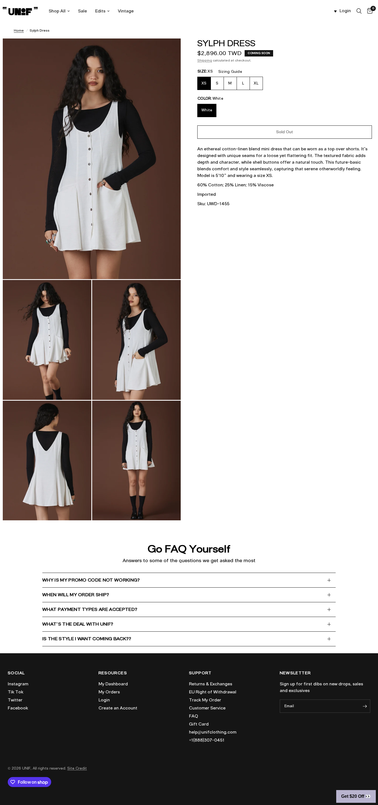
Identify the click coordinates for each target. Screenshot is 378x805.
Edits (100, 11)
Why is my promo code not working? (91, 580)
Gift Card (199, 724)
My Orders (109, 692)
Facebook (18, 708)
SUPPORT (200, 673)
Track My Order (205, 700)
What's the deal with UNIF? (77, 624)
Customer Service (207, 708)
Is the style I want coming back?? (86, 638)
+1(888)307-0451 (206, 740)
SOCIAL (16, 673)
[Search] (359, 11)
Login (104, 700)
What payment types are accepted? (89, 609)
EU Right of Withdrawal (212, 692)
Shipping (204, 60)
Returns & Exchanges (210, 683)
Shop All (57, 11)
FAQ (193, 716)
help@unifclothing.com (212, 732)
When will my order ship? (75, 594)
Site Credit (77, 768)
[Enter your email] (364, 706)
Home (19, 30)
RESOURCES (113, 673)
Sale (82, 11)
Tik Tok (15, 692)
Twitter (15, 700)
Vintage (126, 11)
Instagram (18, 683)
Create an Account (118, 708)
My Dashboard (113, 683)
